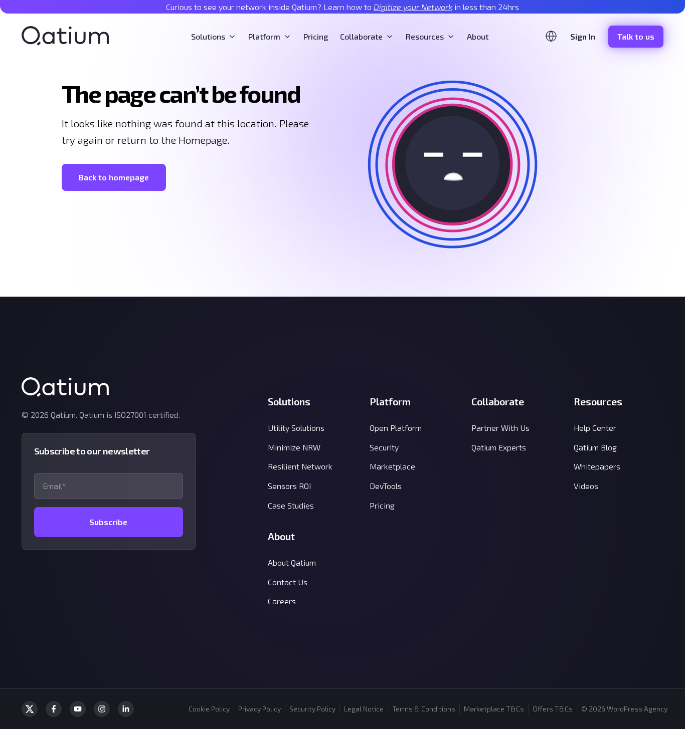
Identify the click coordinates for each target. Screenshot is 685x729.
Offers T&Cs (553, 708)
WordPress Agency (637, 708)
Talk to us (635, 36)
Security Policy (312, 708)
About (477, 36)
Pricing (315, 36)
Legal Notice (364, 708)
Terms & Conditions (423, 708)
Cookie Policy (209, 708)
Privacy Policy (259, 708)
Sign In (582, 36)
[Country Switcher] (551, 36)
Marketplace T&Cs (494, 708)
